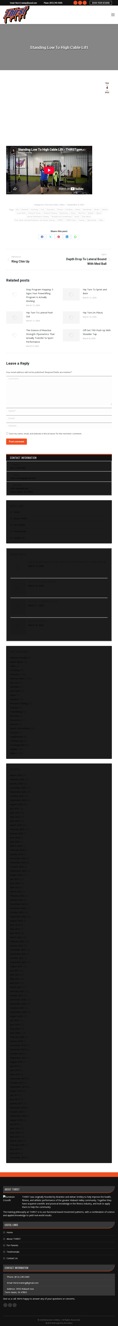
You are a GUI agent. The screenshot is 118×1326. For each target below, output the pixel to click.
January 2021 (16, 995)
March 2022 (16, 937)
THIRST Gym (71, 220)
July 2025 (14, 808)
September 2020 (18, 1012)
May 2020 (15, 1028)
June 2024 (15, 837)
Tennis (76, 216)
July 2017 (14, 1095)
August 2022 (16, 920)
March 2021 (16, 987)
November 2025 (18, 791)
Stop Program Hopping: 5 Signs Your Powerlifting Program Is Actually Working (39, 295)
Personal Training (50, 213)
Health (96, 209)
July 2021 (14, 970)
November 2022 (18, 908)
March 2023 (16, 891)
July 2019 (14, 1066)
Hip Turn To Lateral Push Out (39, 314)
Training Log (16, 740)
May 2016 (15, 1132)
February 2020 (17, 1037)
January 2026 (16, 783)
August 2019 (16, 1061)
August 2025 (16, 804)
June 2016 (15, 1128)
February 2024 (17, 850)
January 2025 (16, 833)
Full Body (69, 209)
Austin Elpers (16, 661)
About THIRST (21, 518)
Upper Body (91, 220)
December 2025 (18, 787)
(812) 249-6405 (55, 2)
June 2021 (15, 974)
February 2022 (17, 941)
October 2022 (17, 912)
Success (14, 732)
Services (14, 724)
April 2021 (15, 982)
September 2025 (18, 800)
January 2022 (16, 945)
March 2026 (16, 775)
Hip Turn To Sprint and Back (95, 291)
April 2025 (15, 820)
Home (17, 512)
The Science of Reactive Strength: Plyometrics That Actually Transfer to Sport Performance (40, 336)
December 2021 (18, 949)
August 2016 (16, 1120)
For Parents (19, 524)
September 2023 (18, 870)
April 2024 (15, 841)
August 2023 (16, 874)
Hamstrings (87, 209)
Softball (90, 213)
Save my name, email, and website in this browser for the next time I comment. (45, 433)
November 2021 (18, 953)
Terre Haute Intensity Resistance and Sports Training (35, 220)
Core (42, 209)
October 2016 (17, 1111)
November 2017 (18, 1078)
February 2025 (17, 829)
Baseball (25, 209)
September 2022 (18, 916)
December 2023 (18, 858)
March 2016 (16, 1140)
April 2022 (15, 933)
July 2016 (14, 1124)
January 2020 (16, 1041)
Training (81, 220)
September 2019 (18, 1057)
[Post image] (14, 294)
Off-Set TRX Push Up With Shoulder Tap (97, 332)
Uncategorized (17, 744)
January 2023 (16, 899)
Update (13, 749)
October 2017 (17, 1082)
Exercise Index (51, 204)
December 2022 (18, 904)
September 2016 (18, 1115)
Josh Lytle (15, 690)
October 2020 (17, 1007)
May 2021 (15, 978)
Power (73, 213)
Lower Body (21, 213)
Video (62, 204)
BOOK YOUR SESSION (100, 2)
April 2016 (15, 1136)
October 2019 (17, 1053)
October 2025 (17, 796)
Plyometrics (64, 213)
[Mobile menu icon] (113, 15)
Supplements (16, 736)
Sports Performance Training (38, 216)
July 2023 (14, 879)
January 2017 (16, 1103)
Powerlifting (16, 711)
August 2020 (16, 1016)
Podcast (14, 707)
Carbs (13, 666)
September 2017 (18, 1086)
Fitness (60, 209)
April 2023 (15, 887)
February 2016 (17, 1145)
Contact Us (19, 537)
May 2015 (15, 1149)
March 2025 (16, 825)
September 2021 (18, 962)
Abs (17, 209)
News (13, 695)
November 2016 (18, 1107)
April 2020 (15, 1032)
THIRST (60, 220)
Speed (98, 213)
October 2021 (17, 958)
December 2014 (18, 1157)
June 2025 (15, 812)
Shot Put (81, 213)
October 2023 (17, 866)
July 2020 (14, 1020)
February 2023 (17, 895)
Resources (15, 720)
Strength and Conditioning (62, 216)
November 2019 (18, 1049)
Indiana (104, 209)
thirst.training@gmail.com (26, 2)
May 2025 (15, 816)
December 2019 (18, 1045)
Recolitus (68, 1323)
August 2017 (16, 1091)
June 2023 (15, 883)
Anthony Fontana (18, 657)
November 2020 (18, 1003)
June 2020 (15, 1024)
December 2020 (18, 999)
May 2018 (15, 1074)
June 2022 (15, 924)
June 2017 (15, 1099)
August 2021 (16, 966)
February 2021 (17, 991)
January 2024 (16, 854)
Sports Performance (20, 728)
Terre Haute (86, 216)
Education (51, 209)
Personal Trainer (34, 213)
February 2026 (17, 779)
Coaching (34, 209)
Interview (14, 686)
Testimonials (20, 531)
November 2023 (18, 862)
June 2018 (15, 1070)
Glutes (77, 209)
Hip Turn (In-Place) (93, 312)
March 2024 (16, 845)
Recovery (14, 715)
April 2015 (15, 1153)
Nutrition (14, 699)
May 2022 (15, 928)
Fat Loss (14, 682)
